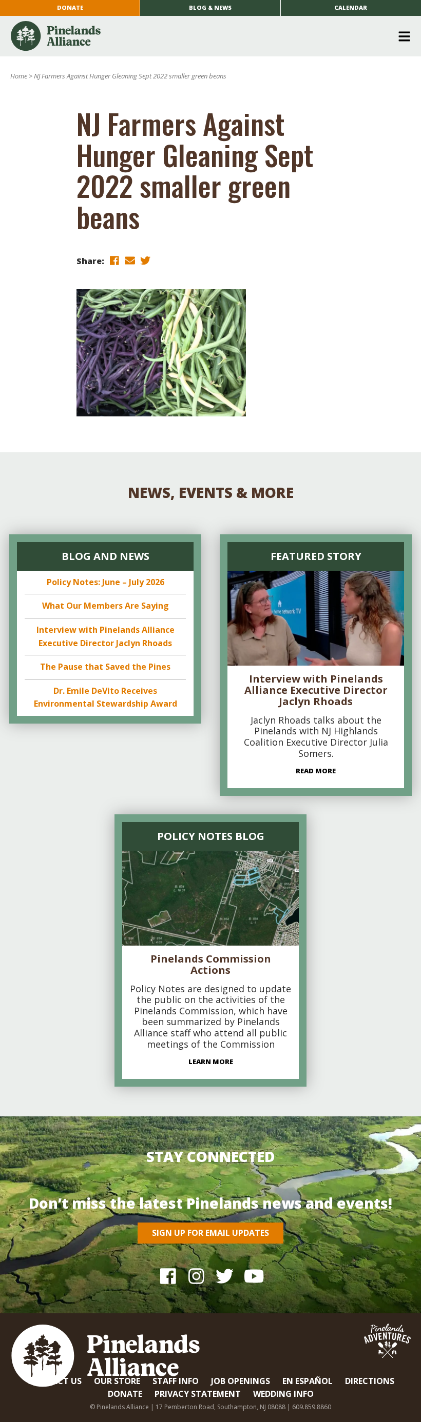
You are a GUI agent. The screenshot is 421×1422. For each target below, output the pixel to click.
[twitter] (145, 260)
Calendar (350, 7)
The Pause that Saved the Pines (105, 666)
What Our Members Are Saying (105, 605)
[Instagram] (196, 1276)
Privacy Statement (198, 1393)
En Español (307, 1381)
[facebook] (114, 260)
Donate (70, 7)
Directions (369, 1381)
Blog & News (210, 7)
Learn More (210, 1061)
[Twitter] (225, 1276)
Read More (316, 770)
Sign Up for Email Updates (210, 1232)
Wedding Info (283, 1393)
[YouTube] (253, 1276)
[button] (206, 36)
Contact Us (54, 1381)
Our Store (117, 1381)
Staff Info (175, 1381)
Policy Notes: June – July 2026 (105, 582)
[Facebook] (168, 1276)
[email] (130, 260)
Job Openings (240, 1381)
